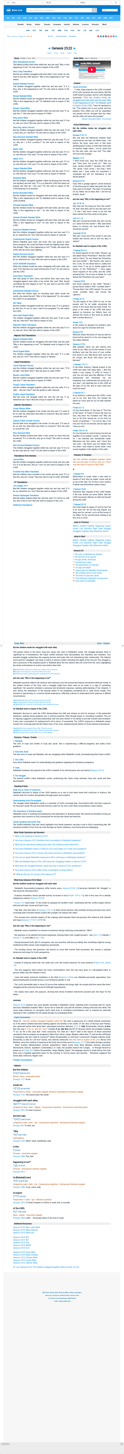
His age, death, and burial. (85, 559)
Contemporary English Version (26, 239)
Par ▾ (29, 58)
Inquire (108, 526)
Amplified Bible (19, 178)
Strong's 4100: (19, 1141)
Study (62, 53)
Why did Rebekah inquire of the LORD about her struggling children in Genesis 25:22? (51, 861)
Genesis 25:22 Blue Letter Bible (26, 1227)
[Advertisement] (63, 625)
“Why (109, 100)
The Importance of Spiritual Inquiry (27, 811)
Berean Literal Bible (21, 108)
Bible (8, 36)
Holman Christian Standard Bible (26, 217)
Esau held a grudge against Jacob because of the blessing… (37, 674)
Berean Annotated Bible (23, 193)
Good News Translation (23, 276)
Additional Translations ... (23, 505)
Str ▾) (33, 58)
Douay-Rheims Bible (21, 408)
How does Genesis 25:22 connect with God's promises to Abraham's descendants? (50, 853)
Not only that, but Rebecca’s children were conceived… (35, 669)
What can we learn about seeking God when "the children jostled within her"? (47, 844)
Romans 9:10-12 (46, 910)
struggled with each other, (84, 100)
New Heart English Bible (23, 315)
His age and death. (83, 567)
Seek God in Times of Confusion (26, 790)
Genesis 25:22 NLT (21, 1240)
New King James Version (24, 127)
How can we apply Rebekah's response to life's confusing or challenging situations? (50, 857)
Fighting (90, 526)
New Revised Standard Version (26, 445)
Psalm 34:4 (99, 963)
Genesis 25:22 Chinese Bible (25, 1257)
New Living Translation (22, 71)
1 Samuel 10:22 (79, 489)
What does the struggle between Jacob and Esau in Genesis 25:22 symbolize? (48, 866)
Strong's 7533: (19, 1110)
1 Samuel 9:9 (78, 474)
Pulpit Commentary (22, 1017)
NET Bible (17, 303)
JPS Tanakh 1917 (20, 486)
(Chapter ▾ (23, 58)
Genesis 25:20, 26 (70, 888)
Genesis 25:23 (37, 898)
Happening (99, 526)
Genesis (14, 36)
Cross (56, 53)
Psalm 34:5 (28, 1050)
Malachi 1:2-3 (78, 158)
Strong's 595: (19, 1172)
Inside (75, 528)
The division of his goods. (86, 557)
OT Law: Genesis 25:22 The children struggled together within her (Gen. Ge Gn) (46, 1267)
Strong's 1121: (19, 1079)
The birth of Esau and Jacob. (87, 575)
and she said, (100, 100)
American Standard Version (24, 229)
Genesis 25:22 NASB (22, 1245)
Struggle (107, 528)
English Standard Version (23, 84)
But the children (92, 97)
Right (95, 528)
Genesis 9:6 (78, 332)
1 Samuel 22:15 (79, 504)
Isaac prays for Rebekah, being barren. (91, 570)
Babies (76, 526)
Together (85, 531)
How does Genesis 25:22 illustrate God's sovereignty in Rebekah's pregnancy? (48, 840)
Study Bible (19, 643)
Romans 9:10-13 (80, 135)
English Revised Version (23, 254)
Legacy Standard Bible (22, 168)
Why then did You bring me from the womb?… (32, 700)
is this (75, 103)
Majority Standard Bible (23, 339)
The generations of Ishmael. (87, 565)
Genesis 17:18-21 (29, 920)
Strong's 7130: (19, 1095)
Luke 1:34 (39, 938)
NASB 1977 (18, 159)
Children (83, 526)
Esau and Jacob (21, 752)
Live (81, 528)
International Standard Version (26, 291)
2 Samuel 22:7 (79, 393)
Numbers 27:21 (79, 1042)
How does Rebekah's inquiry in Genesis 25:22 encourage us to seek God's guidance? (51, 849)
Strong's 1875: (19, 1202)
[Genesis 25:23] (121, 651)
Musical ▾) (93, 58)
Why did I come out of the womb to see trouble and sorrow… (36, 704)
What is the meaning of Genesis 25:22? (31, 836)
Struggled (77, 531)
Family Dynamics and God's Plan (26, 822)
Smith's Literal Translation (24, 394)
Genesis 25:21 (97, 770)
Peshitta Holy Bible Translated (26, 472)
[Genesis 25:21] (3, 651)
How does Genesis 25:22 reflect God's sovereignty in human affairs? (44, 870)
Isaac (17, 768)
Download (106, 119)
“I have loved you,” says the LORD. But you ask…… (33, 672)
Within (105, 531)
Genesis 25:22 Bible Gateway (25, 1230)
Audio (49, 53)
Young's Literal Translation (24, 385)
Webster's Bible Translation (24, 325)
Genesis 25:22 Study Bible (24, 1252)
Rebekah (18, 741)
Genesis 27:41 (79, 181)
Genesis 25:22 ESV (21, 1242)
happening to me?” (87, 103)
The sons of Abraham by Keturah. (88, 554)
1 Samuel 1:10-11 (80, 364)
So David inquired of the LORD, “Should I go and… (33, 728)
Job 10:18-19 (78, 203)
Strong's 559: (19, 1125)
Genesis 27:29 (79, 344)
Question (88, 528)
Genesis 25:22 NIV (21, 1237)
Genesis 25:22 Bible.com (23, 1232)
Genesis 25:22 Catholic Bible (25, 1263)
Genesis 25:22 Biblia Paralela (25, 1255)
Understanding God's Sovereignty (27, 800)
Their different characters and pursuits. (91, 578)
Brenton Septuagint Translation (26, 495)
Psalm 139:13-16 (80, 430)
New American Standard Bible (25, 137)
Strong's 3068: (19, 1218)
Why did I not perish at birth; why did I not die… (32, 702)
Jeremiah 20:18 (79, 233)
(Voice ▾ (87, 58)
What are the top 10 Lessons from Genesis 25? (36, 874)
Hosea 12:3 (77, 322)
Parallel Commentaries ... (23, 1060)
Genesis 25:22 (19, 1005)
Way (91, 531)
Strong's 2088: (19, 1156)
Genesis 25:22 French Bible (24, 1260)
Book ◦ (100, 643)
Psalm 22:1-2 (78, 407)
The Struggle (20, 776)
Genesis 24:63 (66, 977)
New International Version (24, 62)
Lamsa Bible (18, 459)
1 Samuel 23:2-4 (80, 250)
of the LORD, (86, 105)
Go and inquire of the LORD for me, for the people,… (33, 732)
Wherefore (98, 531)
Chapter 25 (21, 36)
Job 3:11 (97, 935)
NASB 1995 (18, 149)
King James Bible (20, 118)
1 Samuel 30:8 (79, 281)
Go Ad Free (5, 1444)
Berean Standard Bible (22, 96)
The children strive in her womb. (88, 573)
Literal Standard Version (23, 365)
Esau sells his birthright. (85, 581)
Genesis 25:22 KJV (21, 1248)
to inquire (77, 105)
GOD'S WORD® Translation (24, 264)
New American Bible (21, 433)
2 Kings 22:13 (78, 299)
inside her (106, 97)
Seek (100, 528)
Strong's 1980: (19, 1187)
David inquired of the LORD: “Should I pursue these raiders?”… (36, 730)
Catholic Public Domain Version (26, 421)
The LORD (19, 760)
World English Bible (21, 351)
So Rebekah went (103, 103)
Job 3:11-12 (78, 218)
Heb (75, 53)
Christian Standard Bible (23, 205)
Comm (69, 53)
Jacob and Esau (80, 87)
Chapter (106, 643)
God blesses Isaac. (83, 562)
